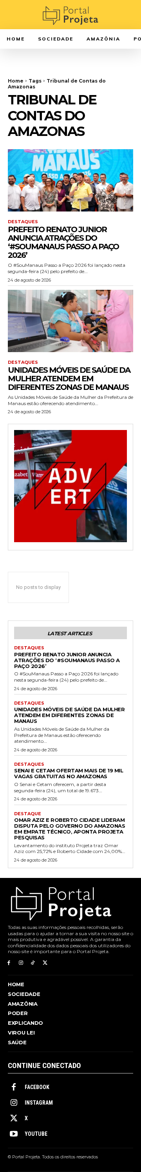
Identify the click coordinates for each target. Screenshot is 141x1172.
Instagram (39, 1103)
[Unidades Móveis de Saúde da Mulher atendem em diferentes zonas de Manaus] (70, 321)
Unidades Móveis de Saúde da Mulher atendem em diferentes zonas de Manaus (69, 378)
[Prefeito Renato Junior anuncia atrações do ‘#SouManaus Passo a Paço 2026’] (70, 180)
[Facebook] (9, 963)
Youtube (36, 1134)
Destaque (27, 813)
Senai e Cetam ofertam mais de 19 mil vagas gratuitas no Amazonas (68, 773)
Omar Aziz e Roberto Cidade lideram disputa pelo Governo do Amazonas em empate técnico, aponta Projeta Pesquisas (69, 829)
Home (16, 81)
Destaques (23, 221)
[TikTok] (33, 963)
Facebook (37, 1087)
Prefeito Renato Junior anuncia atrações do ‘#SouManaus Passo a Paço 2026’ (63, 242)
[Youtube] (14, 1134)
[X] (45, 963)
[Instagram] (21, 963)
